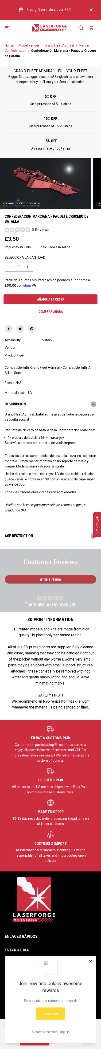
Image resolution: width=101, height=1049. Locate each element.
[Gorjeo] (20, 329)
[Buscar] (81, 28)
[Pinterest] (32, 329)
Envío (36, 247)
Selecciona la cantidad (25, 257)
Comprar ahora (51, 311)
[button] (7, 28)
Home (9, 45)
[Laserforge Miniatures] (49, 28)
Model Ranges (29, 45)
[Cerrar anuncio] (91, 10)
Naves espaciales (53, 355)
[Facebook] (9, 329)
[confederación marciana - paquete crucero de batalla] (45, 183)
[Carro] (91, 28)
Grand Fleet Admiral (59, 45)
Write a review (50, 579)
